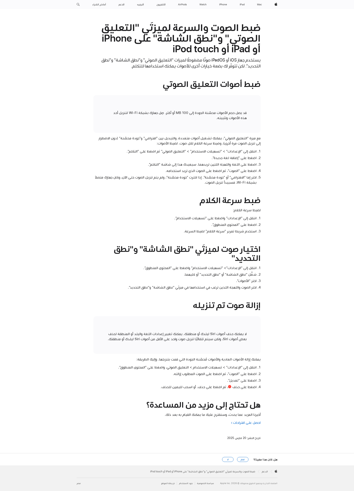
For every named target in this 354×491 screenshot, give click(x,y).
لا (228, 459)
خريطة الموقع (168, 483)
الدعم (265, 471)
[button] (78, 4)
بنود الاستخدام (186, 483)
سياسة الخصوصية (205, 483)
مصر (79, 483)
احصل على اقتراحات (247, 423)
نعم (243, 459)
